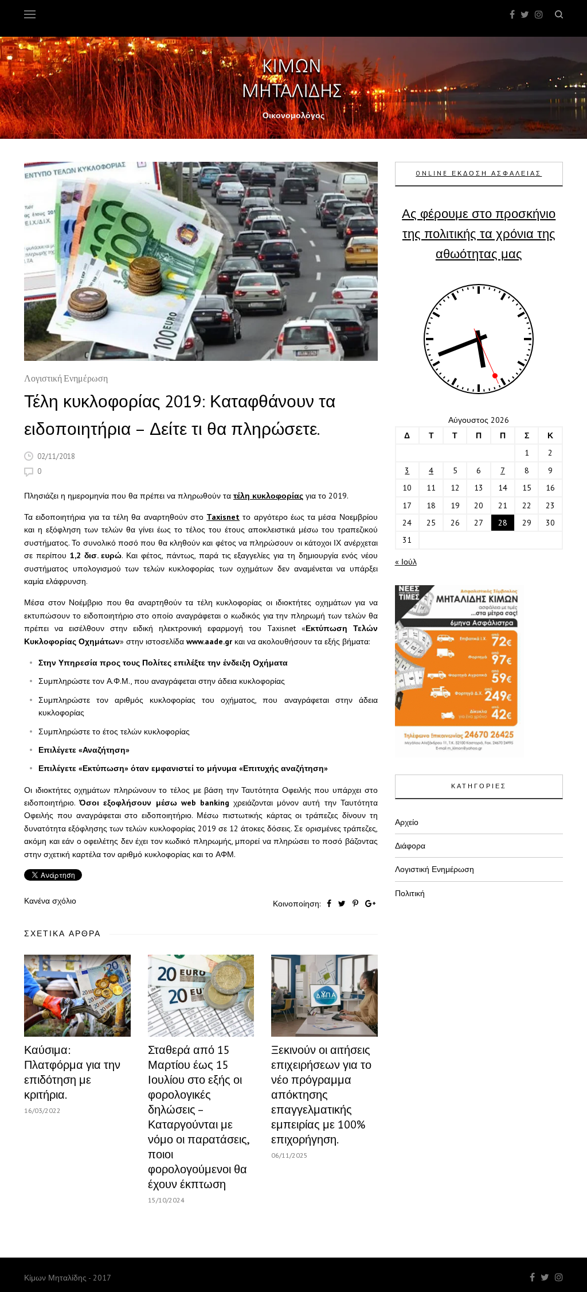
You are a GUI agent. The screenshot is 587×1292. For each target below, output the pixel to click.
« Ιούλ (406, 562)
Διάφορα (410, 845)
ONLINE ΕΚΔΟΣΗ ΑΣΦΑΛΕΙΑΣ (479, 173)
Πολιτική (410, 893)
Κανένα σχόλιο (50, 901)
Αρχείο (406, 822)
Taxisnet (223, 517)
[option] (201, 261)
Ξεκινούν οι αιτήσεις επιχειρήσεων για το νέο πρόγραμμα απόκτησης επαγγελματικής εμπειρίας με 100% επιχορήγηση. (321, 1094)
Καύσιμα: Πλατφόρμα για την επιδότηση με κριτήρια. (72, 1072)
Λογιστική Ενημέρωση (66, 379)
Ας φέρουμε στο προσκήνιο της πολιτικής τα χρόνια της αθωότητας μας (478, 233)
